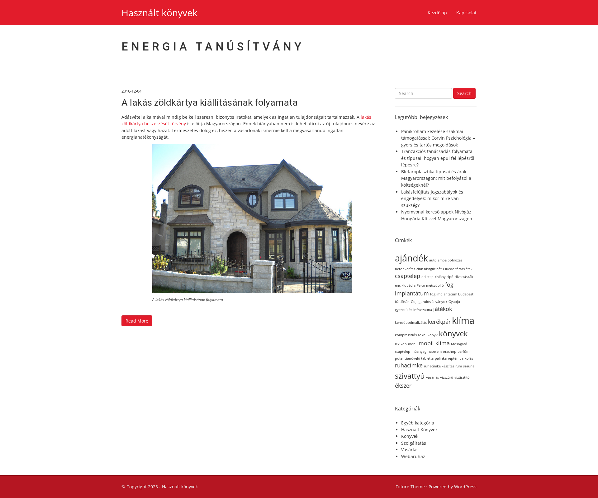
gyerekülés (403, 310)
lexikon (401, 344)
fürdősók (402, 301)
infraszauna (422, 310)
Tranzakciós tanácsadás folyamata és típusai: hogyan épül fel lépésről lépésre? (437, 158)
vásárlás (432, 377)
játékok (442, 309)
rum (458, 366)
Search (464, 93)
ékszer (403, 385)
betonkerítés (405, 269)
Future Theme (410, 487)
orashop (449, 351)
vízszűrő (446, 377)
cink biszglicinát (429, 269)
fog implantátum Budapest (451, 294)
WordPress (465, 487)
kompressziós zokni (410, 335)
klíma (463, 320)
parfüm (463, 351)
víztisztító (462, 377)
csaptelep (407, 276)
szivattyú (410, 376)
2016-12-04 (131, 91)
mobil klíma (434, 343)
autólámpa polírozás (445, 260)
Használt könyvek (159, 12)
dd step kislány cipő (437, 277)
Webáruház (413, 456)
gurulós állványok (433, 301)
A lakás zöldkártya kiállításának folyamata (209, 102)
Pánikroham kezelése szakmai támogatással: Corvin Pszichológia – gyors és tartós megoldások (438, 138)
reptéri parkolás (460, 358)
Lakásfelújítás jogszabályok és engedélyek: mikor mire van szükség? (432, 198)
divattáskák (464, 277)
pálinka (441, 358)
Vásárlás (410, 450)
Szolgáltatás (413, 443)
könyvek (453, 333)
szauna (468, 366)
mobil (412, 344)
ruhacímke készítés (439, 366)
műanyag (418, 351)
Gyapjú (454, 301)
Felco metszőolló (430, 285)
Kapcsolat (466, 13)
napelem (435, 351)
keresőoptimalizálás (411, 322)
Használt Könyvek (419, 430)
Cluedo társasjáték (457, 269)
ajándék (411, 258)
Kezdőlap (437, 13)
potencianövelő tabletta (414, 358)
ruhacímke (409, 365)
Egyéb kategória (417, 423)
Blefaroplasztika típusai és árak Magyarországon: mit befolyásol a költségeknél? (436, 178)
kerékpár (439, 321)
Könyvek (409, 436)
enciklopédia (405, 285)
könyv (433, 335)
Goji (414, 301)
